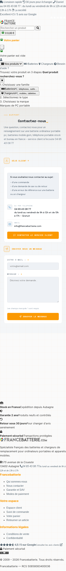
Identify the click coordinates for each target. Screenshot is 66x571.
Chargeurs (47, 64)
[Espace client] (1, 59)
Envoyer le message (35, 316)
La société (20, 10)
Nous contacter (15, 485)
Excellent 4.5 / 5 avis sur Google (18, 14)
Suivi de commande (17, 512)
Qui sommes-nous (16, 481)
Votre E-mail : (18, 260)
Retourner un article (17, 520)
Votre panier (13, 516)
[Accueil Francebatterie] (23, 440)
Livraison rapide (13, 2)
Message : (14, 274)
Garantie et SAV (15, 489)
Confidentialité (14, 538)
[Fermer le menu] (2, 80)
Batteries (32, 64)
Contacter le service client (35, 235)
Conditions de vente (17, 534)
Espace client (14, 507)
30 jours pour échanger (39, 2)
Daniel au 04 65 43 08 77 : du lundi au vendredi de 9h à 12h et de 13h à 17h (33, 6)
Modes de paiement (17, 494)
